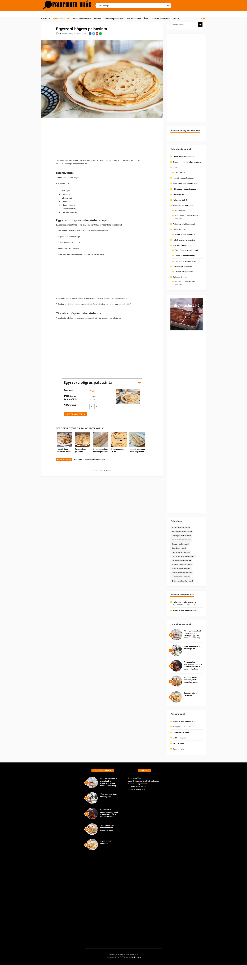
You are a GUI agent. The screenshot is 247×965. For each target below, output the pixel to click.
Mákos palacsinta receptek (181, 569)
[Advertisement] (102, 138)
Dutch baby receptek (179, 548)
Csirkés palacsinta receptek (181, 536)
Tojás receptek (179, 749)
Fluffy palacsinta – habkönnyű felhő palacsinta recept (191, 680)
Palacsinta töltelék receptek (184, 224)
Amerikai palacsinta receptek (184, 721)
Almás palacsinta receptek (181, 527)
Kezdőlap (45, 19)
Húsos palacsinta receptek (185, 256)
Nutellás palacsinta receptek (182, 573)
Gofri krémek (180, 172)
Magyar (92, 390)
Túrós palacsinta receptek (181, 577)
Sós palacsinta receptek (182, 245)
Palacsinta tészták (61, 19)
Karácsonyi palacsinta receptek (185, 183)
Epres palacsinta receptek (181, 552)
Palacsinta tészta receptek (95, 459)
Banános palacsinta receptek (182, 532)
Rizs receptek (178, 743)
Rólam (176, 19)
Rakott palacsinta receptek (184, 240)
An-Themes (136, 957)
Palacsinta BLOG (180, 200)
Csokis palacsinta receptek (181, 540)
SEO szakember (153, 781)
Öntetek (97, 19)
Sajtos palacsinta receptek (185, 261)
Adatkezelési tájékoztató (138, 789)
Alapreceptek (78, 459)
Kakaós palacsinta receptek (181, 560)
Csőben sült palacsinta (184, 271)
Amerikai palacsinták (114, 19)
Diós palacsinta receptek (180, 544)
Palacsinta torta (179, 230)
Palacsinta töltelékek (82, 19)
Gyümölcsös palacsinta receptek (183, 556)
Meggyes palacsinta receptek (182, 564)
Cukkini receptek (180, 738)
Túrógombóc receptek (182, 727)
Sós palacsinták (134, 19)
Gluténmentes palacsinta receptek (187, 162)
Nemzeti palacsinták (161, 19)
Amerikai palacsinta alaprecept (185, 610)
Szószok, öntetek (180, 277)
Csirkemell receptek (181, 732)
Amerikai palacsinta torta (185, 234)
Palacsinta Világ (66, 34)
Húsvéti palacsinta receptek (184, 178)
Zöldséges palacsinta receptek (182, 581)
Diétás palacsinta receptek (184, 157)
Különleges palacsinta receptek (185, 189)
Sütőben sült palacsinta (182, 267)
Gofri (175, 168)
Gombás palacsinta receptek (186, 250)
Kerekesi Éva (140, 781)
